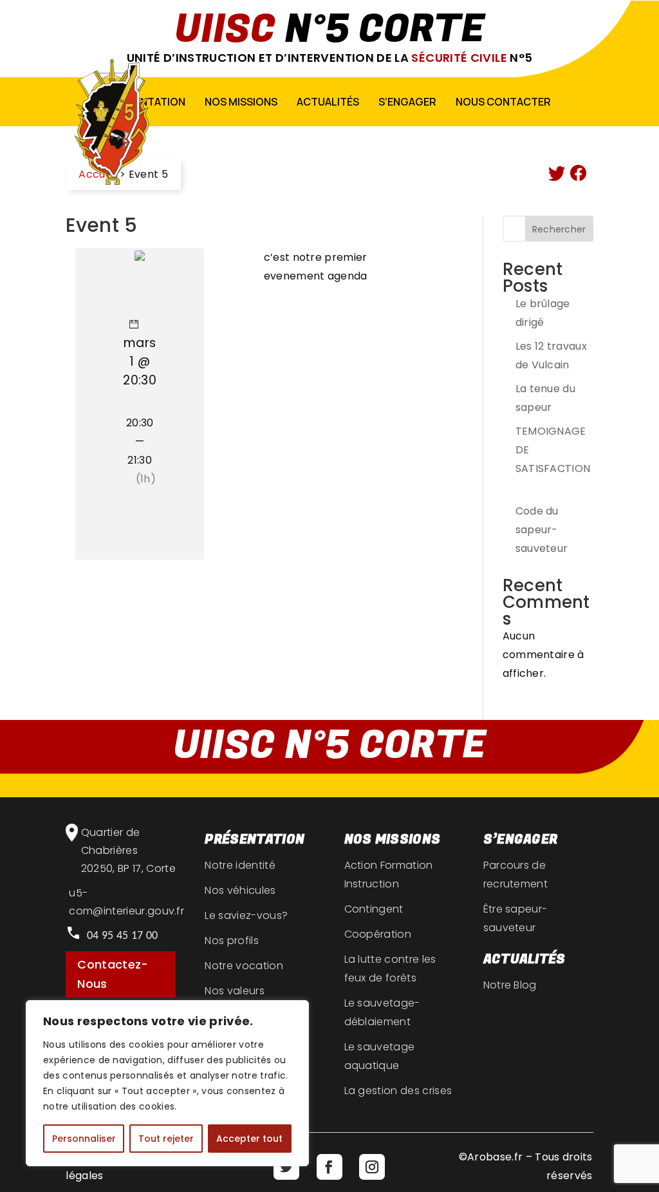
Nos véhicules (240, 890)
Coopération (378, 934)
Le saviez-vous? (246, 915)
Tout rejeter (166, 1138)
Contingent (374, 909)
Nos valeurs (235, 990)
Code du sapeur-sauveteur (543, 530)
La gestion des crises (398, 1090)
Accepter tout (249, 1138)
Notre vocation (244, 965)
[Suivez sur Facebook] (329, 1167)
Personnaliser (84, 1138)
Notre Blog (510, 985)
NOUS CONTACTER (503, 102)
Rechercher (559, 229)
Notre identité (240, 865)
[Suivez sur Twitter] (286, 1167)
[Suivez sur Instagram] (372, 1167)
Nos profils (232, 940)
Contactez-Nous (112, 974)
